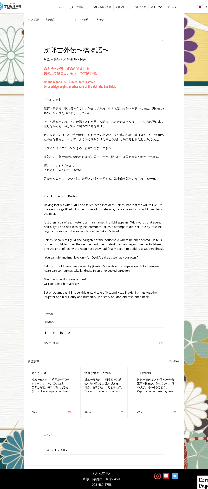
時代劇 (49, 313)
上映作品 (50, 19)
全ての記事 (33, 19)
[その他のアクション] (162, 41)
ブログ (64, 19)
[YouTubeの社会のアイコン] (166, 476)
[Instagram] (157, 476)
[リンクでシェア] (69, 332)
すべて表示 (174, 360)
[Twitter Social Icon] (175, 476)
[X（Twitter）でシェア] (53, 332)
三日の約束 (144, 373)
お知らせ (99, 19)
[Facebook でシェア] (45, 332)
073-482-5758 (102, 484)
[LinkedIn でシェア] (61, 332)
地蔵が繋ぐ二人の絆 (97, 373)
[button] (176, 19)
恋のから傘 (39, 373)
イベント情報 (81, 19)
